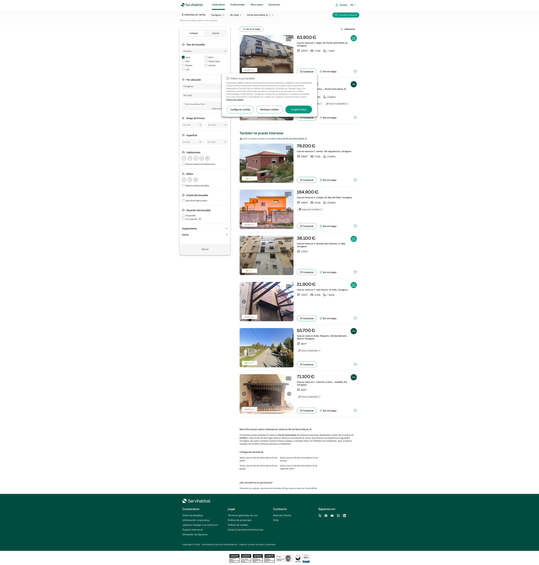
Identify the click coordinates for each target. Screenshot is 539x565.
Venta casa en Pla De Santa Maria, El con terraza (299, 459)
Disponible (191, 215)
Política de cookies (234, 99)
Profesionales (237, 4)
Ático (211, 57)
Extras (185, 234)
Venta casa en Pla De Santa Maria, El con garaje (259, 467)
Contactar (308, 71)
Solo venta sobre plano (196, 200)
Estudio (212, 65)
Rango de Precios (195, 118)
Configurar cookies (240, 109)
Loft (187, 69)
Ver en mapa (329, 71)
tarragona (217, 15)
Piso (187, 61)
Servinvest (274, 4)
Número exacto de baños (197, 185)
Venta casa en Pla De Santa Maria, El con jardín (259, 459)
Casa (188, 57)
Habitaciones (193, 152)
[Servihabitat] (187, 4)
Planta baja (214, 61)
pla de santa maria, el (258, 15)
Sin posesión (191, 219)
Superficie (191, 135)
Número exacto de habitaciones (200, 164)
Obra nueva (256, 4)
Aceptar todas (298, 109)
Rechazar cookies (269, 109)
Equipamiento (189, 228)
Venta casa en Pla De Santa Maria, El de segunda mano (298, 467)
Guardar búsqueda (348, 15)
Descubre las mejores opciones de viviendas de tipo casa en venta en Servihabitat (278, 488)
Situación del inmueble (198, 210)
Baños (189, 173)
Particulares (218, 4)
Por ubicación (193, 79)
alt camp (235, 15)
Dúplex (189, 65)
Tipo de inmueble (195, 44)
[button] (205, 228)
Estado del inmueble (197, 195)
